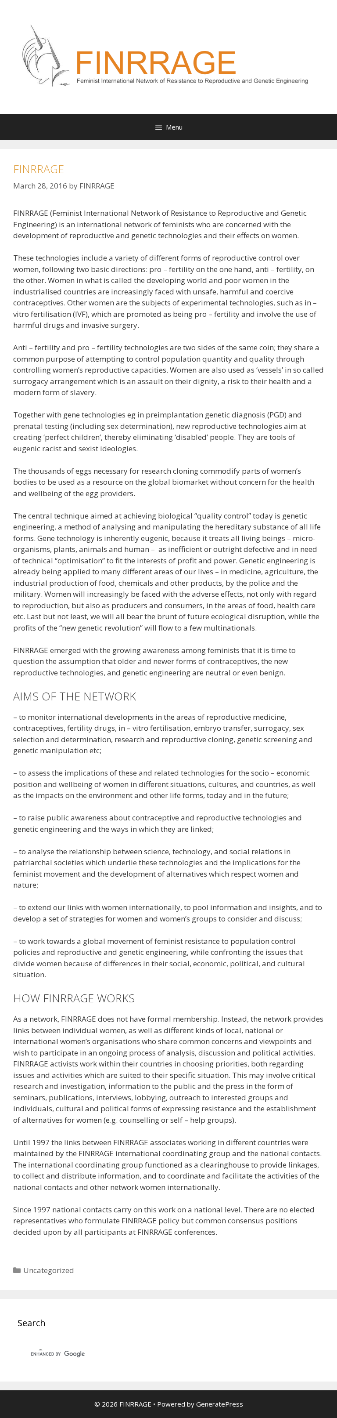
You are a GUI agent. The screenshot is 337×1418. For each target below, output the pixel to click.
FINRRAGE (38, 168)
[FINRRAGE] (168, 56)
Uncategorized (48, 1270)
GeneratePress (219, 1404)
